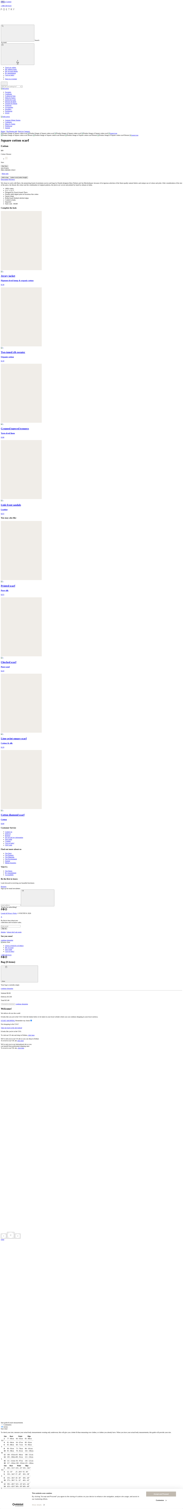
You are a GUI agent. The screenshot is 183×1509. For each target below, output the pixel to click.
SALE (7, 113)
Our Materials (9, 857)
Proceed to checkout (8, 1004)
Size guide (8, 839)
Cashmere (8, 122)
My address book (11, 69)
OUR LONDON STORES (14, 946)
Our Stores (8, 871)
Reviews (12, 179)
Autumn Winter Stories (12, 120)
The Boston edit (11, 131)
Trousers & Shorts (11, 103)
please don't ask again (14, 932)
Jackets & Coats (10, 100)
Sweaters (8, 92)
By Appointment (10, 873)
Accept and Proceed (161, 1494)
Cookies (8, 841)
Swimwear (8, 111)
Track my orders (10, 67)
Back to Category (24, 131)
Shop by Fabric (10, 124)
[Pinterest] (3, 910)
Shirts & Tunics (10, 98)
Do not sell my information (14, 837)
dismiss (3, 932)
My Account (9, 948)
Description (5, 179)
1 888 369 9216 (6, 6)
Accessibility (9, 875)
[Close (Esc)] (10, 1235)
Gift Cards (8, 845)
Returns (7, 836)
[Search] (17, 33)
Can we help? (9, 75)
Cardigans (8, 94)
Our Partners (9, 855)
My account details (11, 71)
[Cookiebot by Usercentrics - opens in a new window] (18, 1504)
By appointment (10, 73)
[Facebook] (1, 910)
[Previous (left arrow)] (4, 1236)
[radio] (4, 166)
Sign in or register (11, 79)
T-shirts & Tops (10, 96)
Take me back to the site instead (11, 1028)
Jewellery (8, 109)
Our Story (8, 853)
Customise (160, 1500)
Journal (7, 128)
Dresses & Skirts (10, 102)
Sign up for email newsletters (10, 888)
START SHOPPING (8, 1021)
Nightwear (8, 126)
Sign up (4, 928)
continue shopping (7, 940)
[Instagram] (6, 910)
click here (31, 1035)
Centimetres (7, 1425)
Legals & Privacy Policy (9, 913)
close (2, 1239)
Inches (5, 1427)
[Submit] (37, 898)
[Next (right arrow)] (18, 1236)
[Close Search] (4, 83)
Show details (37, 1505)
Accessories (9, 107)
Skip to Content (6, 2)
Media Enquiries (10, 863)
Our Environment (11, 859)
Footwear (8, 105)
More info (5, 174)
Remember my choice (22, 1021)
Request (3, 887)
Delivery (8, 834)
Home (3, 131)
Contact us (8, 832)
